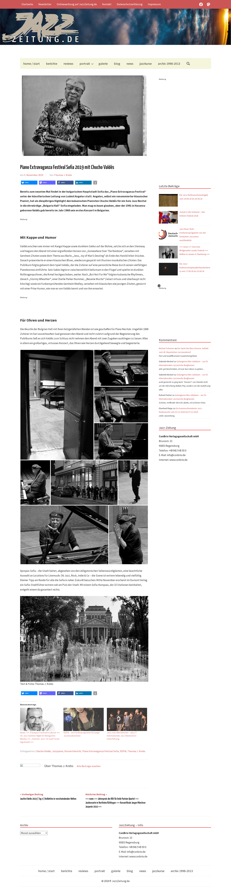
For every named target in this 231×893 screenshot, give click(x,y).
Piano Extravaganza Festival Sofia (100, 751)
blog (117, 64)
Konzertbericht (72, 751)
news (129, 64)
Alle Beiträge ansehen (89, 766)
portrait (85, 64)
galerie (103, 64)
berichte (51, 64)
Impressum (154, 4)
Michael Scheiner (166, 348)
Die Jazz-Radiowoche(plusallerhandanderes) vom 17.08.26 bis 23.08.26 (194, 267)
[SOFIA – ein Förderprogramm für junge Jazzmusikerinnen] (83, 719)
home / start (31, 64)
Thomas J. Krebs (63, 175)
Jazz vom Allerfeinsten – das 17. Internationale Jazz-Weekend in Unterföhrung (122, 735)
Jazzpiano (57, 751)
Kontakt (106, 4)
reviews (68, 64)
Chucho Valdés (43, 751)
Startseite (27, 4)
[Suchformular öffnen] (188, 63)
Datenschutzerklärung (130, 4)
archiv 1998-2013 (169, 64)
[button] (29, 183)
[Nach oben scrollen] (225, 887)
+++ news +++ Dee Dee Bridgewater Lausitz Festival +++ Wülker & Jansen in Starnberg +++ (194, 250)
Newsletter (44, 4)
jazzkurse (146, 64)
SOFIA (123, 751)
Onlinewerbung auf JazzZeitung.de (77, 4)
